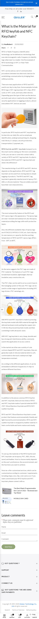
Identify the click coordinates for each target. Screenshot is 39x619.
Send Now (8, 547)
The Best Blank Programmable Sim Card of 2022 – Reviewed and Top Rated (25, 490)
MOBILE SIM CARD (21, 498)
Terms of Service (18, 610)
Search (7, 610)
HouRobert (8, 44)
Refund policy (31, 610)
